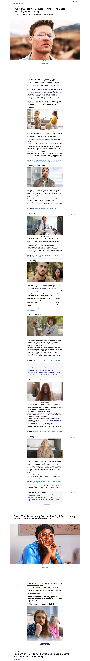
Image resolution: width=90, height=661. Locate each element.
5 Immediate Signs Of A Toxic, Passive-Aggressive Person (43, 370)
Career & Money (61, 2)
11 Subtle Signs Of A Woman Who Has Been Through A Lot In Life (44, 372)
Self (36, 2)
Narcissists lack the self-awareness (50, 420)
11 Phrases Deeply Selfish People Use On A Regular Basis (46, 360)
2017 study (36, 414)
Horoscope (33, 2)
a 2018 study (44, 247)
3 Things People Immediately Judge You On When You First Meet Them (45, 367)
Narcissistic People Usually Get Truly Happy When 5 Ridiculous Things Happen (44, 500)
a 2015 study (37, 354)
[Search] (73, 2)
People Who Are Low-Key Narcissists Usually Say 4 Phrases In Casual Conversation (44, 495)
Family (39, 2)
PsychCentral (47, 504)
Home (15, 6)
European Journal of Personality (46, 143)
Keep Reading (45, 644)
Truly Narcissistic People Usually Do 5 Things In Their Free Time (44, 497)
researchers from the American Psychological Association (42, 92)
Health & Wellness (54, 2)
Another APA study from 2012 (46, 466)
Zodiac (28, 2)
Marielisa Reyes (17, 659)
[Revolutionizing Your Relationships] (18, 2)
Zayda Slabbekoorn (18, 521)
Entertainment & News (45, 2)
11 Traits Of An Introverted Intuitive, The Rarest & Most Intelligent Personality (44, 375)
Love (25, 2)
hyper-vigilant (45, 288)
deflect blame (32, 155)
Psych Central (16, 16)
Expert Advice (68, 2)
